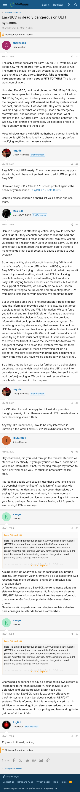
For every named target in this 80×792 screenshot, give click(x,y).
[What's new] (68, 4)
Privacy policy (43, 781)
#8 (77, 736)
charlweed (9, 28)
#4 (77, 403)
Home (63, 781)
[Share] (72, 56)
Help (55, 781)
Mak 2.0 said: (11, 535)
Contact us (8, 781)
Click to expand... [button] (40, 565)
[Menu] (5, 4)
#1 (77, 56)
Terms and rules (25, 781)
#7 (77, 634)
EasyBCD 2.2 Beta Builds (45, 190)
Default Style (12, 776)
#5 (77, 451)
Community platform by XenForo (30, 789)
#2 (77, 164)
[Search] (75, 4)
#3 (77, 224)
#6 (77, 528)
